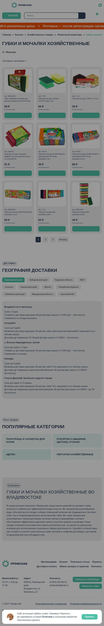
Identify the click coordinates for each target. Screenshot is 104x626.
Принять (89, 617)
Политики (47, 617)
